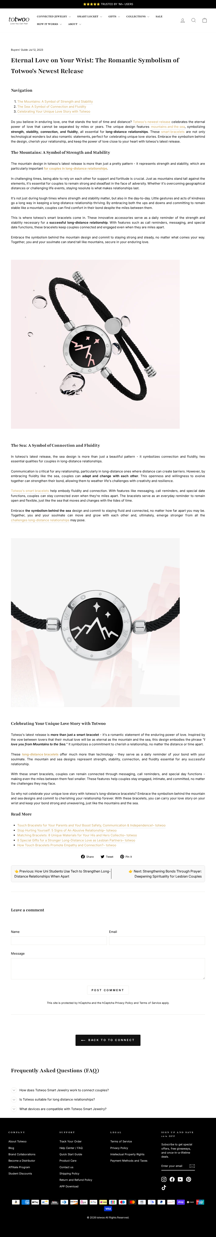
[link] (19, 20)
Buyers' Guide (19, 49)
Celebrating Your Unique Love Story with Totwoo (53, 111)
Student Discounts (20, 1173)
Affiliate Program (19, 1167)
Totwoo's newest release (151, 122)
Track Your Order (70, 1141)
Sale (159, 16)
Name (15, 932)
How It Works (48, 24)
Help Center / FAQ (71, 1148)
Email (113, 932)
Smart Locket (88, 16)
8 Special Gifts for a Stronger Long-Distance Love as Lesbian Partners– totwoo (76, 840)
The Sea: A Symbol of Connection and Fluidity (51, 107)
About (73, 24)
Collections (136, 16)
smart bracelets (173, 132)
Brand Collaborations (21, 1154)
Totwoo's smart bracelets (30, 491)
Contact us (66, 1167)
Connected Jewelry (52, 16)
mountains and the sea (168, 127)
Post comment (108, 990)
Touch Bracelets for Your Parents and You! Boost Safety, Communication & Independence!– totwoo (91, 825)
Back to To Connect (111, 1040)
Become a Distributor (21, 1160)
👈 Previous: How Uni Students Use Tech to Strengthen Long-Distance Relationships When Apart (62, 873)
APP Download (68, 1186)
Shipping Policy (69, 1173)
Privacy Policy (124, 1002)
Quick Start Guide (70, 1154)
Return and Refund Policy (75, 1179)
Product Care (67, 1160)
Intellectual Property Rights (127, 1154)
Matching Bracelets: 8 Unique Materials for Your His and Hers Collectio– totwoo (77, 835)
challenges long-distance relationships (40, 520)
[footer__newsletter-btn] (192, 1166)
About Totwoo (17, 1141)
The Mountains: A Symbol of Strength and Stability (55, 101)
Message (18, 953)
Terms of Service (150, 1002)
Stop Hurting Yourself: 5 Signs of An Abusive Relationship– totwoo (67, 830)
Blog (11, 1148)
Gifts (112, 16)
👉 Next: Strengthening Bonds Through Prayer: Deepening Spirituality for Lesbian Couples (165, 873)
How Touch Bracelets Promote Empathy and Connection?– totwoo (66, 845)
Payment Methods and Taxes (128, 1160)
